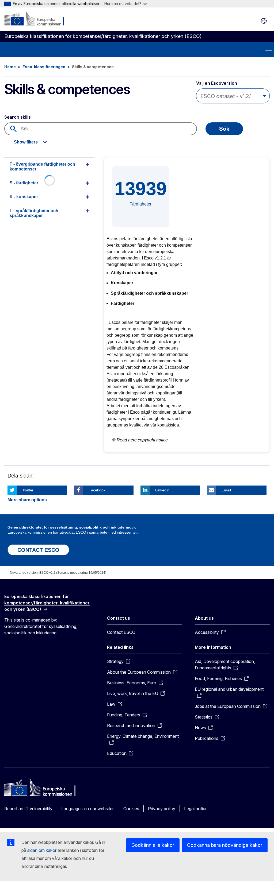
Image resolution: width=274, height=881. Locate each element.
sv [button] (264, 21)
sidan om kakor (41, 850)
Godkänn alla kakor (152, 845)
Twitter (27, 490)
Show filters (26, 142)
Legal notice (196, 808)
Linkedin (162, 490)
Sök (224, 129)
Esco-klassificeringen (43, 66)
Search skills (17, 117)
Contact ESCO (121, 632)
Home (10, 66)
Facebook (97, 490)
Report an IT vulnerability (28, 808)
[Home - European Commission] (36, 19)
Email (226, 490)
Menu (268, 49)
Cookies (131, 808)
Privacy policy (161, 808)
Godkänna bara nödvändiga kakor (224, 845)
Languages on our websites (88, 808)
